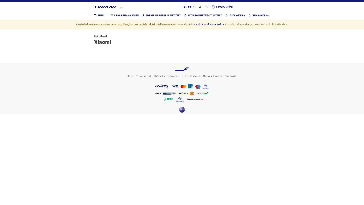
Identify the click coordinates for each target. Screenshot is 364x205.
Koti (96, 36)
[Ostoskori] (206, 7)
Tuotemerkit (231, 76)
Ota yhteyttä (159, 76)
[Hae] (200, 7)
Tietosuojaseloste (175, 76)
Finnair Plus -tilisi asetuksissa (209, 24)
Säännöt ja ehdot (143, 76)
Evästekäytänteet (193, 76)
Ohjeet (130, 76)
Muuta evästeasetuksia (213, 76)
